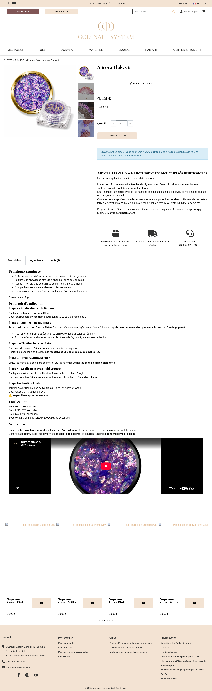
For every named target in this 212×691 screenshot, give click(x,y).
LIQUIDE (124, 49)
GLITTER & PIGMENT (187, 49)
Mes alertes (64, 656)
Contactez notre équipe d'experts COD (180, 656)
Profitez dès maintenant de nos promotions (130, 643)
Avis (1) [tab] (55, 260)
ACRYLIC (67, 49)
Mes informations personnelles (73, 652)
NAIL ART (151, 49)
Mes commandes (66, 643)
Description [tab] (15, 260)
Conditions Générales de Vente (176, 643)
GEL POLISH (16, 49)
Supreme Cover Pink (15, 600)
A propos (165, 647)
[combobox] (150, 11)
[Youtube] (14, 3)
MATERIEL (96, 49)
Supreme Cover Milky (67, 600)
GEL (42, 49)
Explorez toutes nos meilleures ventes (128, 652)
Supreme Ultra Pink (117, 600)
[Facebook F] (3, 3)
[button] (203, 11)
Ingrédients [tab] (36, 260)
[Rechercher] (173, 11)
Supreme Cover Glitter (170, 600)
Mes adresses (65, 647)
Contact (206, 3)
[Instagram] (8, 3)
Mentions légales (169, 652)
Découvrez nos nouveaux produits (126, 647)
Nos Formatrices (169, 678)
